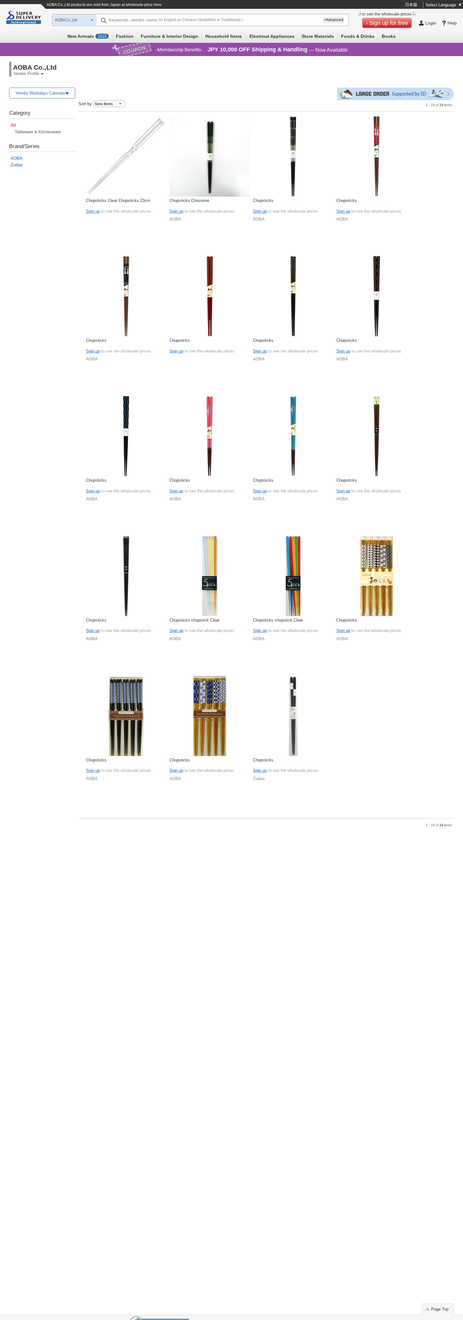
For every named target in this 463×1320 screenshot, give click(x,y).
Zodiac (17, 165)
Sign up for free (388, 23)
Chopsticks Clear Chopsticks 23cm (118, 200)
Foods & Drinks (357, 36)
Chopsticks (263, 200)
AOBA (16, 158)
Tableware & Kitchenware (38, 131)
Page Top (440, 1309)
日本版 (411, 4)
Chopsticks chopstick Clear (194, 620)
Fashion (125, 36)
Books (389, 36)
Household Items (223, 36)
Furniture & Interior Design (169, 36)
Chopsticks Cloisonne (189, 200)
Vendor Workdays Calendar (40, 93)
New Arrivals (86, 36)
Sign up (93, 211)
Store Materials (318, 36)
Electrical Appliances (271, 36)
